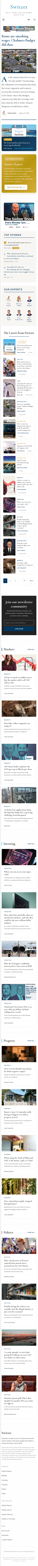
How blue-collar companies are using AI (25, 564)
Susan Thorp (21, 507)
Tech (18, 381)
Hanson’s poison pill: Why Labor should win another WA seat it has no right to (18, 1401)
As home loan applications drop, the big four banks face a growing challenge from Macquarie (18, 812)
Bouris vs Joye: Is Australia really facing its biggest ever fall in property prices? (17, 1115)
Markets (20, 477)
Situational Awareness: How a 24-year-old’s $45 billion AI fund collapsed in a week (18, 1009)
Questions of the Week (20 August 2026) (24, 447)
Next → (31, 582)
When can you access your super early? (24, 503)
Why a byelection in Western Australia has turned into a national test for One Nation (18, 256)
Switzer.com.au (7, 1510)
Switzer (19, 6)
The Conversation (22, 531)
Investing (20, 499)
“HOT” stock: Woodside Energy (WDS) (23, 463)
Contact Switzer (7, 1540)
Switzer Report (7, 1471)
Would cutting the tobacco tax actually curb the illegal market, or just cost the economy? (24, 524)
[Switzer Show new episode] (19, 29)
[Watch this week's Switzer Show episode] (19, 215)
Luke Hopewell (21, 489)
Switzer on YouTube (8, 1519)
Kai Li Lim (20, 395)
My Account (6, 1531)
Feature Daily (22, 401)
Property (4, 1484)
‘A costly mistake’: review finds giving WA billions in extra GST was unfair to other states (17, 1355)
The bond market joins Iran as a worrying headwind (24, 347)
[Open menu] (3, 19)
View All (31, 649)
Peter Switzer (12, 113)
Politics (20, 359)
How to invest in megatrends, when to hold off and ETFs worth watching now (24, 427)
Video (4, 1493)
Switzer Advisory (7, 1514)
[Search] (34, 19)
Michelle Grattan (22, 371)
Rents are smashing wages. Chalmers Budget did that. (18, 40)
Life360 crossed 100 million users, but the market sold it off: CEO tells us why (24, 483)
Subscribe (5, 1535)
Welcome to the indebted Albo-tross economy (23, 545)
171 (24, 581)
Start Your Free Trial (14, 187)
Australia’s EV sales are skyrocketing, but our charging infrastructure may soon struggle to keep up (25, 388)
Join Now (19, 629)
